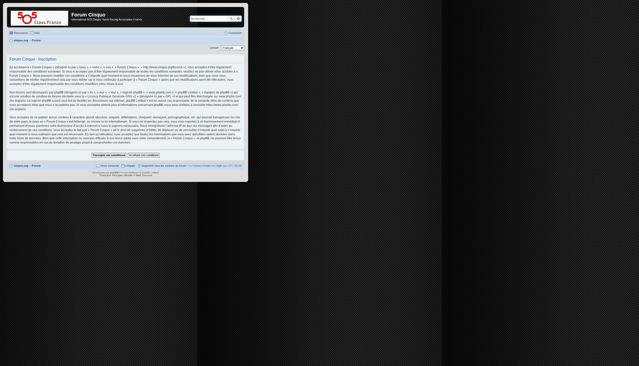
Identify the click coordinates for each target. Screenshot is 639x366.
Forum (36, 165)
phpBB (114, 172)
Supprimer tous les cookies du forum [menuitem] (164, 165)
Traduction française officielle (116, 175)
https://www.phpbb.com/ (222, 105)
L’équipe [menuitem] (130, 165)
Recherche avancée (238, 19)
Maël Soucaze (144, 175)
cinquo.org (21, 165)
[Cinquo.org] (39, 17)
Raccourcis (21, 32)
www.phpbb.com (230, 96)
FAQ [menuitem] (37, 32)
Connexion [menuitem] (235, 32)
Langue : (214, 47)
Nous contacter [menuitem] (110, 165)
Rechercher (231, 19)
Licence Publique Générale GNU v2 (112, 96)
